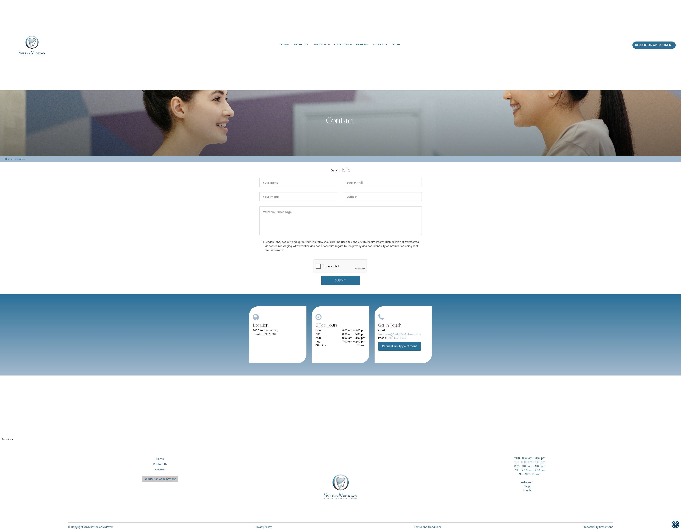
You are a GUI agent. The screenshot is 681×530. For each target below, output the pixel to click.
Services (320, 44)
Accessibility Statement (598, 527)
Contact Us (160, 464)
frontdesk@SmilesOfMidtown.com (399, 334)
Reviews (362, 44)
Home (285, 44)
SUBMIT (340, 280)
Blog (396, 44)
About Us (301, 44)
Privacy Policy (263, 527)
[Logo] (340, 487)
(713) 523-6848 (396, 338)
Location (341, 44)
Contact (380, 44)
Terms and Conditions (427, 527)
